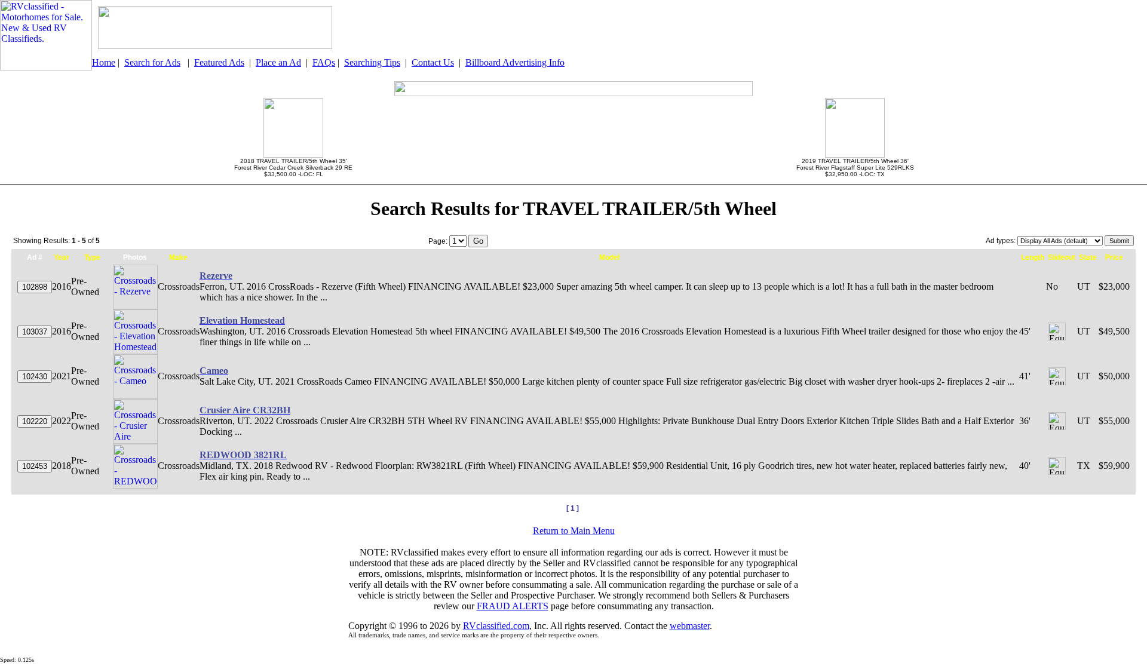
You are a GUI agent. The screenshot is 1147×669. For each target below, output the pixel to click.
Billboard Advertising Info (515, 62)
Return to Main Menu (574, 531)
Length (1032, 257)
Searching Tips (372, 62)
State (1088, 257)
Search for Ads (152, 62)
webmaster (690, 626)
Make (178, 257)
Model (609, 257)
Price (1114, 257)
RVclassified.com (496, 626)
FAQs (323, 62)
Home (103, 62)
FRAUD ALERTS (512, 606)
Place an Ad (278, 62)
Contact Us (433, 62)
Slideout (1061, 257)
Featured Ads (219, 62)
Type (92, 257)
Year (61, 257)
